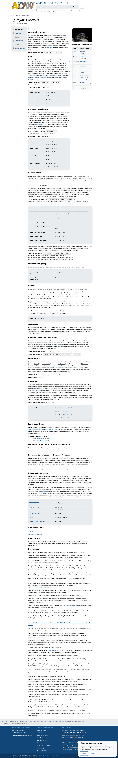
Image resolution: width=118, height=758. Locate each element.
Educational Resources (43, 738)
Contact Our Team (44, 756)
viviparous (46, 204)
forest (46, 85)
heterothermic (34, 133)
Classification (20, 48)
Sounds (17, 37)
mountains (55, 85)
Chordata (82, 56)
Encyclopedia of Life (33, 531)
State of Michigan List (37, 521)
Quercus (42, 75)
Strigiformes (64, 411)
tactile (55, 354)
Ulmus (51, 75)
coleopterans (60, 368)
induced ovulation (82, 201)
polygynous (43, 185)
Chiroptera (83, 71)
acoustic (58, 351)
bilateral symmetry (49, 133)
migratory (33, 313)
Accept (84, 753)
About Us (39, 732)
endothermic (51, 131)
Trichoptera (84, 364)
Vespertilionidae (84, 75)
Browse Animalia (41, 730)
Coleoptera (89, 362)
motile (79, 311)
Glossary (39, 743)
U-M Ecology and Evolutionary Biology (22, 735)
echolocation (66, 354)
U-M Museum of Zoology (18, 732)
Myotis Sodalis (52, 650)
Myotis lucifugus (39, 124)
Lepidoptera (61, 364)
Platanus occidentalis (41, 77)
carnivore (42, 375)
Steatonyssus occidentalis (35, 429)
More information (60, 503)
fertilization (34, 204)
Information (19, 30)
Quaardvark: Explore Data (44, 745)
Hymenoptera (46, 364)
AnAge (56, 228)
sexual (70, 201)
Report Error (54, 756)
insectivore (54, 375)
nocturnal (57, 311)
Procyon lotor (80, 385)
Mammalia (83, 66)
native (57, 52)
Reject (93, 753)
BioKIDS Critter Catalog (35, 534)
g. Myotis (38, 118)
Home (12, 15)
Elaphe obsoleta (74, 407)
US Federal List (34, 513)
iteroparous (53, 199)
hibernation (44, 313)
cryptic (51, 402)
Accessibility (40, 748)
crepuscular (69, 311)
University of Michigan (17, 730)
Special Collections (42, 740)
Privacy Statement (42, 750)
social (54, 313)
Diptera (36, 364)
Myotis (82, 82)
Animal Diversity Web (52, 3)
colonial (63, 313)
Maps (17, 44)
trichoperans (70, 368)
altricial (47, 253)
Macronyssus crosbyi (51, 429)
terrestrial (56, 82)
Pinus (60, 75)
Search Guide (52, 11)
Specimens (19, 41)
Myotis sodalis (25, 15)
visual (49, 351)
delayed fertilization (61, 204)
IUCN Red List (34, 502)
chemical (67, 351)
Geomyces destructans (41, 491)
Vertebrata (83, 61)
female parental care (62, 253)
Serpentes (64, 418)
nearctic (49, 52)
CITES (31, 517)
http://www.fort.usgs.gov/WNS (39, 587)
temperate (45, 82)
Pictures (18, 33)
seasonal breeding (67, 199)
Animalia (18, 15)
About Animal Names (42, 735)
